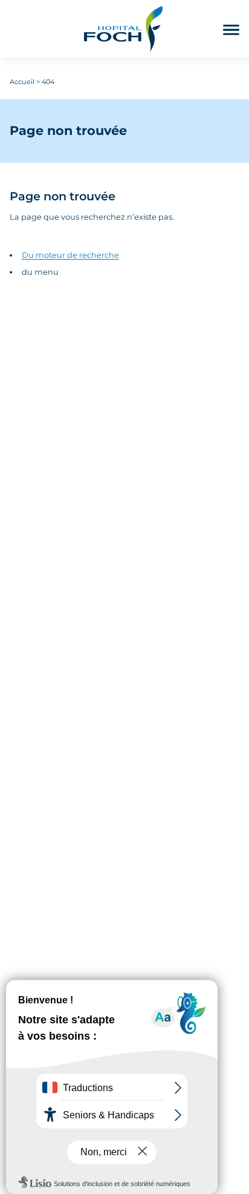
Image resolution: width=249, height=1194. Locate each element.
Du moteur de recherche (70, 255)
